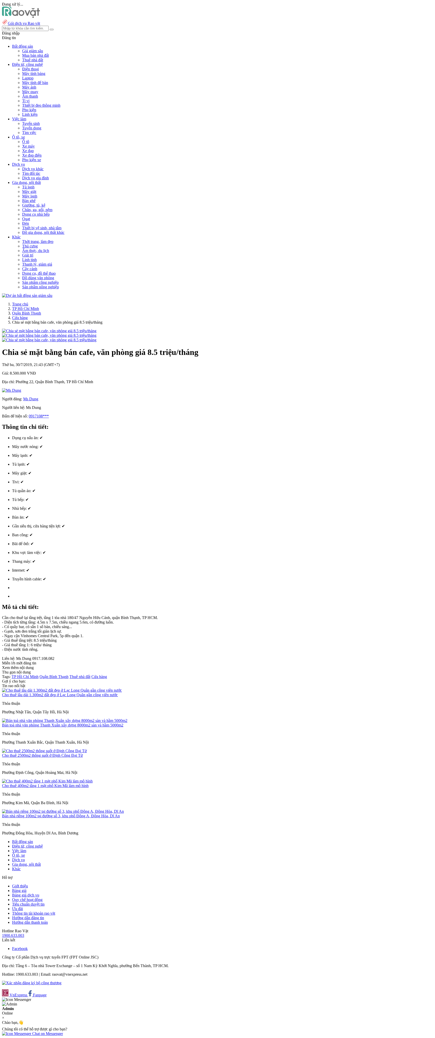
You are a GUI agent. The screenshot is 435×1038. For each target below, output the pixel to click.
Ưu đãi (17, 909)
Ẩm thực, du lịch (35, 250)
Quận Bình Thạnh (26, 313)
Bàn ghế (28, 201)
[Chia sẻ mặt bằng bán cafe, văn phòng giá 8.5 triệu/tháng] (49, 331)
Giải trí (27, 255)
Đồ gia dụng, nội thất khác (43, 232)
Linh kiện (30, 114)
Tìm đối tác (31, 173)
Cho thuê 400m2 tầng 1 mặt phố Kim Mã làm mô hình (45, 785)
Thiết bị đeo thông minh (41, 105)
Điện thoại (30, 69)
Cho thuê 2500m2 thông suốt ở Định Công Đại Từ (42, 755)
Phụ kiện (29, 110)
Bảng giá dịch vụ (25, 895)
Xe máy (28, 146)
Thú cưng (30, 246)
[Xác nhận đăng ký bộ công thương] (31, 983)
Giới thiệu (20, 886)
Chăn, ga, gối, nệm (37, 210)
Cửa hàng (20, 318)
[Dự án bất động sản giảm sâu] (27, 295)
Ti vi (25, 101)
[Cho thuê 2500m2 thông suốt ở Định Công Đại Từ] (44, 751)
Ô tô (25, 141)
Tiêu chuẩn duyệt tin (28, 904)
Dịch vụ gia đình (35, 178)
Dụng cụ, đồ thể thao (39, 273)
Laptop (27, 78)
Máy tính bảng (33, 73)
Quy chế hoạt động (27, 899)
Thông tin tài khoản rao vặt (33, 913)
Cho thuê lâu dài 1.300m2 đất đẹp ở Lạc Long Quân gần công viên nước (60, 695)
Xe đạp (28, 151)
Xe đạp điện (32, 155)
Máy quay (30, 92)
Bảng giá (19, 890)
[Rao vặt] (21, 16)
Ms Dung (30, 399)
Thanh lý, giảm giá (37, 264)
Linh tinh (29, 260)
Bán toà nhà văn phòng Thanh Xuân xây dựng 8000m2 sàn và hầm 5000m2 (62, 725)
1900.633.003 (13, 935)
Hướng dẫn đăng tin (28, 918)
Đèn (25, 223)
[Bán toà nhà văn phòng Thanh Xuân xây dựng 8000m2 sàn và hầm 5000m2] (64, 720)
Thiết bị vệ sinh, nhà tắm (41, 228)
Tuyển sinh (31, 123)
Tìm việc (29, 132)
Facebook (20, 948)
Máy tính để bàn (35, 82)
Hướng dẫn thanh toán (30, 922)
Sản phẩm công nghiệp (40, 282)
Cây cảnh (29, 269)
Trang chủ (20, 304)
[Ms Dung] (11, 390)
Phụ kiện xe (31, 160)
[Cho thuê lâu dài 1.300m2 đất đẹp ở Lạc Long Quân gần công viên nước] (62, 690)
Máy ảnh (29, 87)
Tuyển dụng (31, 128)
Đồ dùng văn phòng (38, 278)
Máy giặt (29, 191)
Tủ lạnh (28, 187)
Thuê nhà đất (32, 60)
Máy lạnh (29, 196)
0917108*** (39, 416)
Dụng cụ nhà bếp (36, 214)
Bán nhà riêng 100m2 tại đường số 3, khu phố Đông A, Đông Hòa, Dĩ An (61, 816)
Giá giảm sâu (32, 51)
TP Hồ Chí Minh (25, 308)
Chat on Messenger (47, 1033)
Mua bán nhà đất (35, 55)
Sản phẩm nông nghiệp (40, 287)
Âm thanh (30, 96)
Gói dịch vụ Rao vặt (24, 23)
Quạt (26, 219)
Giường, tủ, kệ (33, 205)
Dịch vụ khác (33, 169)
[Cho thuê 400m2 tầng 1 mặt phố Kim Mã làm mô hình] (47, 781)
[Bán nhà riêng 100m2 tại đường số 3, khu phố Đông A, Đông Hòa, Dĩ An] (63, 811)
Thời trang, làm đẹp (37, 241)
